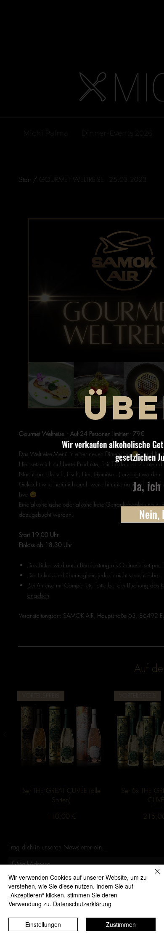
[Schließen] (152, 876)
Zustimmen (121, 924)
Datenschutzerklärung (82, 904)
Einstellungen (43, 924)
